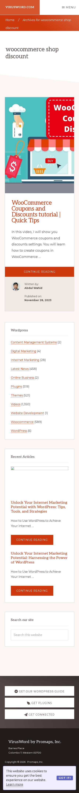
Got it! (65, 778)
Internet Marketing (25, 360)
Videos (15, 404)
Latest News (20, 369)
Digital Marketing (23, 351)
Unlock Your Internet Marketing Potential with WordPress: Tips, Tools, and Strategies (39, 507)
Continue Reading (49, 273)
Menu (71, 7)
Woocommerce (22, 422)
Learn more (14, 784)
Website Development (27, 413)
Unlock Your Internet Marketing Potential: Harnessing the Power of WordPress (39, 558)
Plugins (16, 386)
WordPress (19, 431)
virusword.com (20, 7)
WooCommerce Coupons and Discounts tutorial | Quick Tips (36, 211)
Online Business (22, 377)
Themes (17, 395)
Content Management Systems (34, 342)
